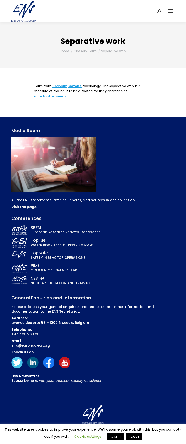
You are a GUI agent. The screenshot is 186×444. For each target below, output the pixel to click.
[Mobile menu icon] (170, 11)
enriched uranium (50, 96)
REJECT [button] (134, 436)
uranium (59, 86)
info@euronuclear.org (30, 345)
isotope (75, 86)
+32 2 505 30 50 (25, 334)
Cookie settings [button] (87, 436)
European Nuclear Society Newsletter (70, 380)
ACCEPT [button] (115, 436)
